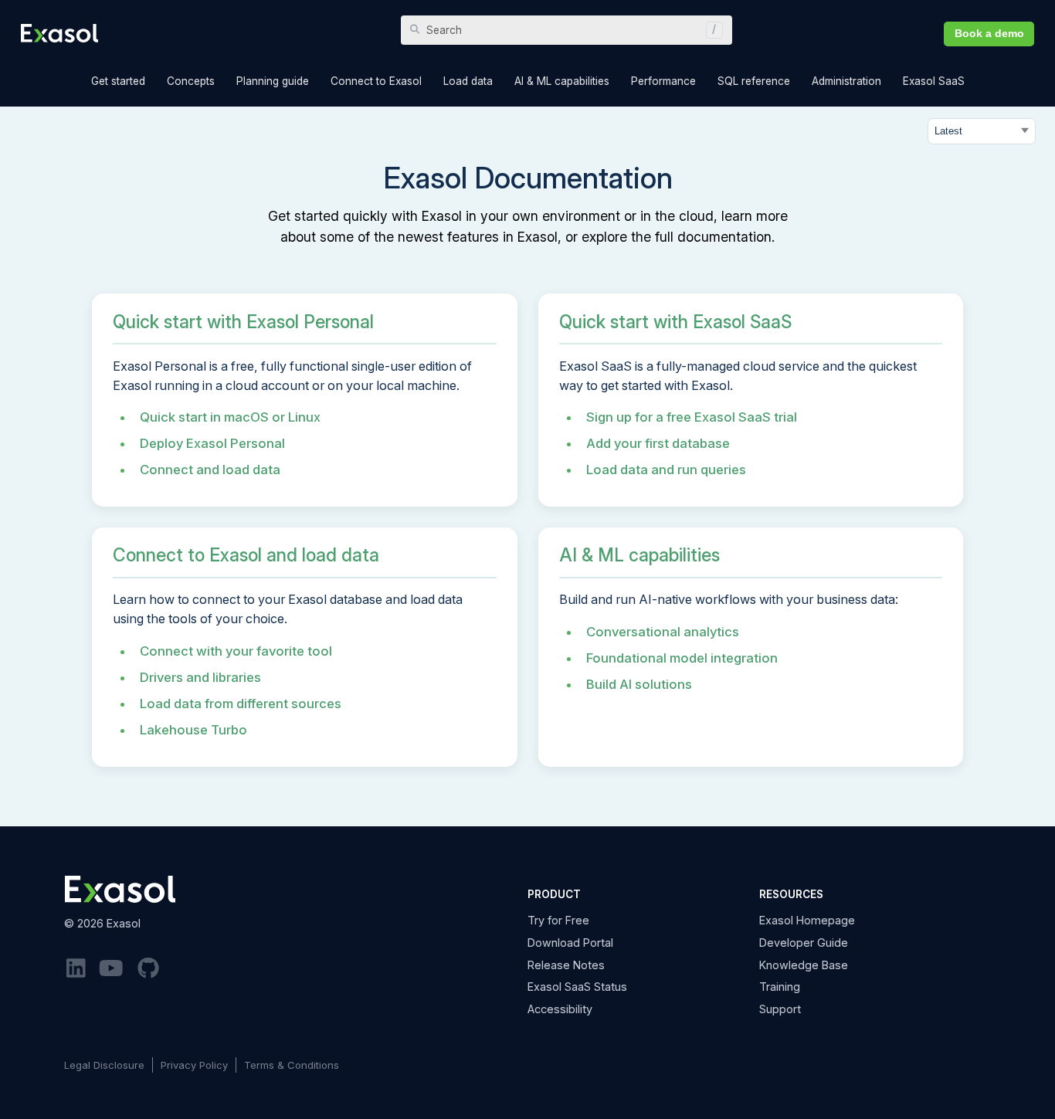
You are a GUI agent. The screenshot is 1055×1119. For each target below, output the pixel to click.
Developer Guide (803, 942)
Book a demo (989, 33)
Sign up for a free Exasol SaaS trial (691, 417)
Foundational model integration (682, 658)
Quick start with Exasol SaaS (675, 322)
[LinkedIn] (76, 969)
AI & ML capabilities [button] (561, 81)
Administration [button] (846, 81)
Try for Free (558, 920)
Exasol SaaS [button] (934, 81)
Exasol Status (577, 986)
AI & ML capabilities (639, 555)
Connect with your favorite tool (236, 651)
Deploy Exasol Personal (212, 443)
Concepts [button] (191, 81)
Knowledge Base (803, 964)
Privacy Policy (194, 1065)
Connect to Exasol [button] (376, 81)
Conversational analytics (662, 631)
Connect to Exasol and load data (246, 555)
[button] (710, 30)
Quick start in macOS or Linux (230, 417)
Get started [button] (118, 81)
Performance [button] (663, 81)
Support (780, 1009)
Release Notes (566, 964)
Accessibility (560, 1009)
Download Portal (570, 942)
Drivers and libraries (200, 677)
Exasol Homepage (807, 920)
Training (779, 986)
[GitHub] (148, 969)
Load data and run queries (666, 469)
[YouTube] (112, 969)
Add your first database (658, 443)
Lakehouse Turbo (193, 730)
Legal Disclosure (104, 1065)
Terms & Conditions (291, 1065)
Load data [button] (468, 81)
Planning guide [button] (272, 81)
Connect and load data (210, 469)
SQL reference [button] (753, 81)
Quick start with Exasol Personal (243, 322)
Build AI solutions (639, 684)
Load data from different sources (240, 703)
